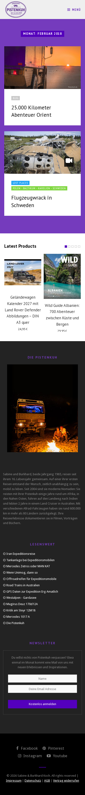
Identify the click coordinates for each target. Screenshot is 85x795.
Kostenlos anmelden (42, 704)
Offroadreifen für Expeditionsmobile (31, 579)
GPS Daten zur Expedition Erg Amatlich (32, 591)
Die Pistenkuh (15, 623)
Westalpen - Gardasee (21, 597)
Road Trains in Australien (23, 585)
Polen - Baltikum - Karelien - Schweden (39, 188)
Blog (15, 98)
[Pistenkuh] (16, 9)
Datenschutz (33, 780)
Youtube (59, 755)
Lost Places (20, 183)
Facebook (29, 748)
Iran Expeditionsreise (20, 554)
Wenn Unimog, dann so (22, 572)
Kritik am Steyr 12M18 (20, 610)
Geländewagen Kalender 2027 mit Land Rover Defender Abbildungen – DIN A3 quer (23, 310)
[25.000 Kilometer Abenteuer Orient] (42, 67)
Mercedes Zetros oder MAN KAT (28, 566)
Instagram (32, 755)
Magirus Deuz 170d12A (22, 604)
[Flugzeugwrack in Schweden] (42, 152)
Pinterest (55, 748)
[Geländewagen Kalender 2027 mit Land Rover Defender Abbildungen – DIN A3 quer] (22, 272)
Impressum (13, 780)
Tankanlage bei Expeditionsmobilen (30, 560)
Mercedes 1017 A (18, 616)
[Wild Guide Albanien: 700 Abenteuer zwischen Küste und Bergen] (62, 276)
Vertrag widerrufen (66, 780)
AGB (47, 780)
